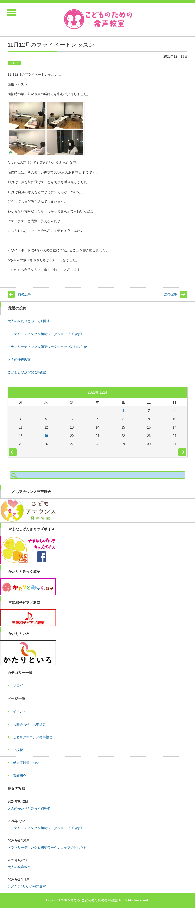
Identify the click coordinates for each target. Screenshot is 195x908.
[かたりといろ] (28, 664)
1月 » (181, 449)
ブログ (14, 62)
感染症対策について (28, 763)
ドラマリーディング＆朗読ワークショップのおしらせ (47, 347)
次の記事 (170, 294)
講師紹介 (19, 776)
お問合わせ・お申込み (29, 724)
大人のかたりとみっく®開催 (29, 321)
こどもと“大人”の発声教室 (27, 372)
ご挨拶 (18, 750)
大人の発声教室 (19, 360)
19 (46, 436)
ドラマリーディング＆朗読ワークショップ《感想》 (46, 334)
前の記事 (24, 294)
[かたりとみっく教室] (28, 594)
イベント (19, 711)
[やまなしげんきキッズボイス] (28, 563)
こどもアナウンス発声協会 (33, 737)
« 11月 (11, 450)
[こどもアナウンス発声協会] (28, 520)
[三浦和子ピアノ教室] (28, 625)
